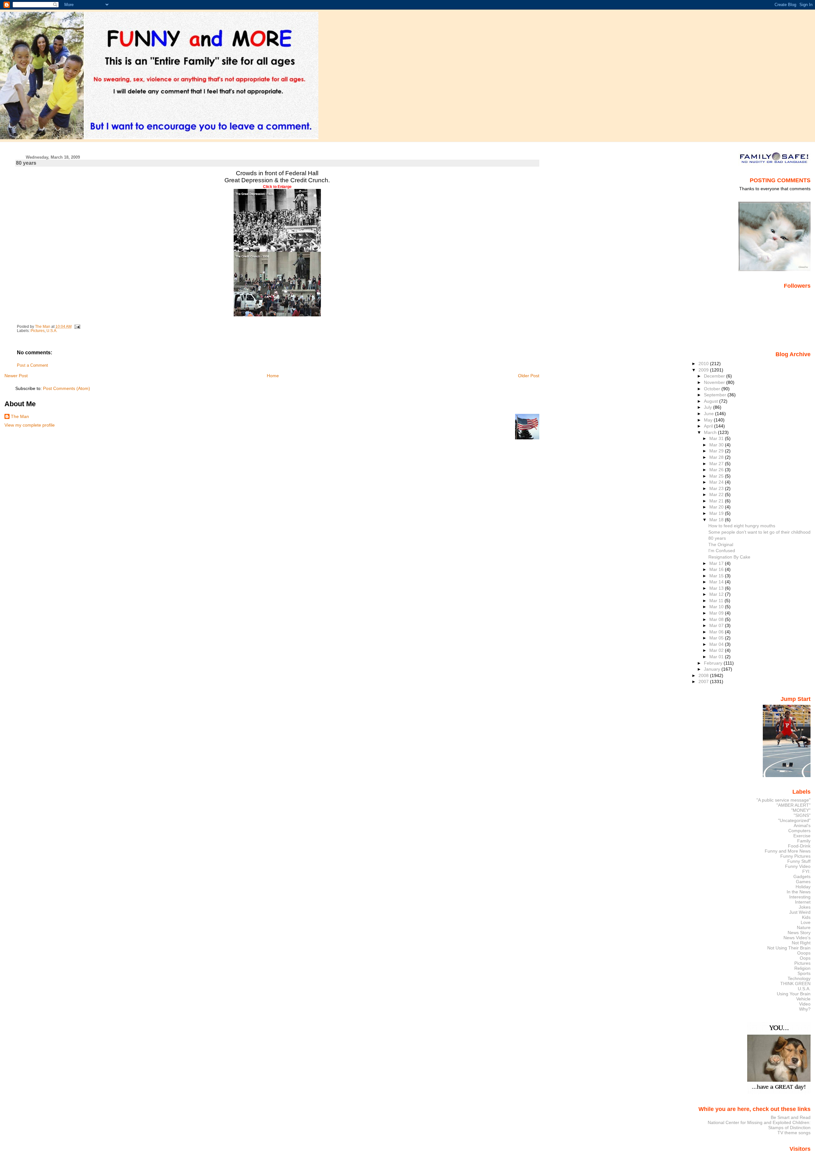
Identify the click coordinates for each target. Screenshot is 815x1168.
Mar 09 (717, 613)
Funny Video (798, 866)
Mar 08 (717, 619)
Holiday (803, 886)
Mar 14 (717, 581)
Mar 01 (717, 656)
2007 (704, 681)
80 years (717, 538)
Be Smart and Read (791, 1117)
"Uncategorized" (794, 820)
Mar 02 (717, 650)
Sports (804, 973)
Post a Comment (32, 365)
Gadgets (802, 876)
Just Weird (800, 912)
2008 (704, 675)
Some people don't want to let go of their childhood (759, 532)
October (712, 388)
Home (273, 375)
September (715, 394)
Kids (806, 917)
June (709, 413)
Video (805, 1003)
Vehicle (803, 998)
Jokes (805, 907)
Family (804, 840)
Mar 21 (717, 500)
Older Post (528, 375)
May (709, 419)
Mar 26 (717, 469)
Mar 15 (717, 575)
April (709, 426)
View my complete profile (29, 425)
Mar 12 (717, 594)
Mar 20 (717, 506)
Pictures (38, 331)
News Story (799, 932)
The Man (20, 416)
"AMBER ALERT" (793, 805)
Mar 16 (717, 569)
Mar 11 (717, 600)
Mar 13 (717, 588)
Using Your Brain (794, 993)
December (715, 376)
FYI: (806, 871)
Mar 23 (717, 488)
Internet (803, 902)
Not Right (801, 942)
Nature (804, 927)
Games (803, 881)
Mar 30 (717, 444)
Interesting (800, 896)
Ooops (804, 952)
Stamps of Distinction (789, 1127)
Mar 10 (717, 606)
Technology (799, 978)
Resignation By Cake (729, 556)
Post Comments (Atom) (66, 388)
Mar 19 (717, 513)
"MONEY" (801, 810)
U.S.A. (51, 331)
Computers (799, 830)
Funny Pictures (795, 856)
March (711, 432)
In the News (799, 891)
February (714, 663)
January (712, 669)
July (708, 407)
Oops (805, 958)
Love (806, 922)
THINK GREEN (795, 983)
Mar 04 (717, 644)
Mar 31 (717, 438)
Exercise (802, 835)
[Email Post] (77, 326)
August (711, 401)
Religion (802, 968)
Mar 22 (717, 494)
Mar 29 (717, 450)
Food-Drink (799, 845)
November (715, 382)
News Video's (797, 937)
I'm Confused (721, 550)
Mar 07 (717, 625)
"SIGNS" (802, 815)
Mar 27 (717, 463)
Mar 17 (717, 563)
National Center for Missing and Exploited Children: (759, 1122)
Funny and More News (788, 851)
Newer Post (16, 375)
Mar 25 (717, 476)
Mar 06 (717, 631)
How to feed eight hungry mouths (741, 525)
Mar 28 (717, 457)
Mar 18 (717, 519)
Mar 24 (717, 482)
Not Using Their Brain (789, 947)
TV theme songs (794, 1132)
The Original (720, 544)
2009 (704, 369)
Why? (805, 1009)
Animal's (802, 825)
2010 (704, 363)
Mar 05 (717, 637)
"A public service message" (783, 800)
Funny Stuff (799, 861)
